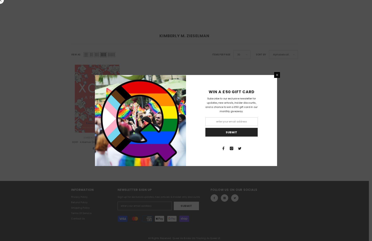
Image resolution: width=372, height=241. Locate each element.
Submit (231, 132)
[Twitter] (240, 148)
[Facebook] (223, 148)
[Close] (277, 75)
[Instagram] (231, 148)
